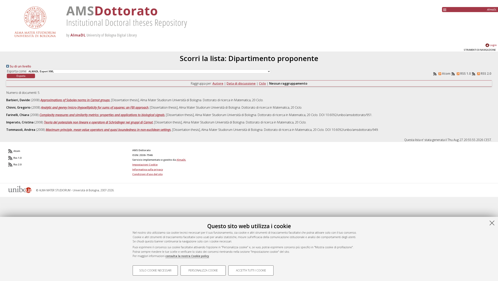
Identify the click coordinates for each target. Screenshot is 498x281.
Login (493, 45)
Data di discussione (241, 83)
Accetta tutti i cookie (251, 270)
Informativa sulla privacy (147, 169)
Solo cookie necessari (155, 270)
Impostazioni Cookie (145, 164)
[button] (21, 76)
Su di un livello (20, 66)
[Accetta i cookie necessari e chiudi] (492, 223)
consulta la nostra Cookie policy (187, 256)
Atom (445, 73)
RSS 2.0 (485, 73)
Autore (217, 83)
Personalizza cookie (203, 270)
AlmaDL (492, 9)
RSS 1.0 (465, 73)
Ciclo (262, 83)
